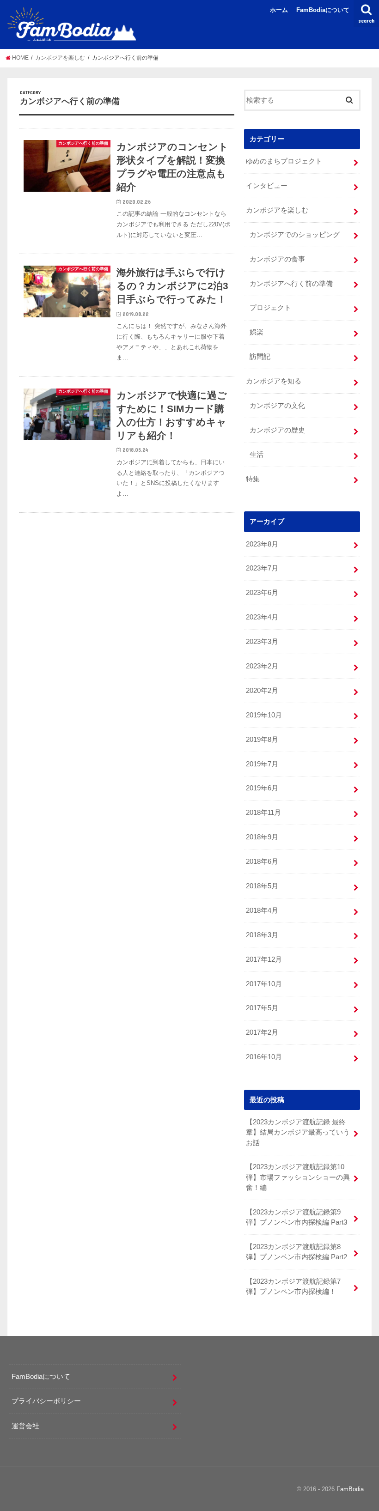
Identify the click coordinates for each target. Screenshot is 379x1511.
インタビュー (266, 185)
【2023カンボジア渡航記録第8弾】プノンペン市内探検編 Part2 (296, 1252)
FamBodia (350, 1489)
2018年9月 (262, 837)
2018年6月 (262, 861)
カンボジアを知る (273, 381)
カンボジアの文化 (277, 405)
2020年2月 (262, 690)
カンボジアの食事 (277, 259)
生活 (256, 454)
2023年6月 (262, 592)
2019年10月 (264, 715)
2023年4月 (262, 617)
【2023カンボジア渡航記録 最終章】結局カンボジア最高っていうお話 (298, 1132)
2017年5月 (262, 1008)
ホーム (279, 9)
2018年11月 (263, 812)
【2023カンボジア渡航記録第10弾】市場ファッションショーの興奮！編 (298, 1177)
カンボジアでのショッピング (295, 234)
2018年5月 (262, 886)
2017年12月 (264, 959)
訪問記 (260, 356)
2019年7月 (262, 764)
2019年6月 (262, 788)
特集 (253, 479)
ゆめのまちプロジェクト (284, 161)
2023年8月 (262, 544)
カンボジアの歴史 (277, 430)
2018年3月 (262, 935)
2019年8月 (262, 739)
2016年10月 (264, 1057)
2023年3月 (262, 641)
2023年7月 (262, 568)
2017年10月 (264, 984)
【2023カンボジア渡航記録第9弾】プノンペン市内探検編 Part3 (296, 1217)
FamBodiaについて (322, 9)
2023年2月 (262, 666)
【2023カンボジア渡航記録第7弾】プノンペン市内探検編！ (293, 1286)
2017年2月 (262, 1032)
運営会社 (25, 1426)
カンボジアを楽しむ (277, 210)
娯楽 (256, 332)
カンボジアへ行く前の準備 (291, 283)
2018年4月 (262, 910)
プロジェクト (270, 307)
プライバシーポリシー (46, 1401)
